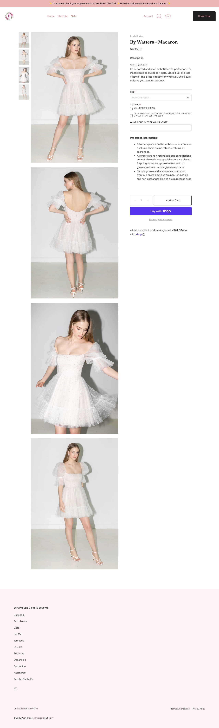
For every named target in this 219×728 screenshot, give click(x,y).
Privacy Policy (198, 708)
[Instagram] (15, 688)
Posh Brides (136, 36)
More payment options (160, 219)
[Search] (159, 16)
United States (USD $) (24, 708)
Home (51, 16)
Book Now (204, 16)
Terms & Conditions (180, 708)
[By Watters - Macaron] (23, 40)
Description (136, 57)
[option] (23, 40)
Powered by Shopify (44, 718)
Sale (73, 16)
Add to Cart (173, 200)
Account (148, 16)
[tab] (138, 58)
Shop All (62, 16)
